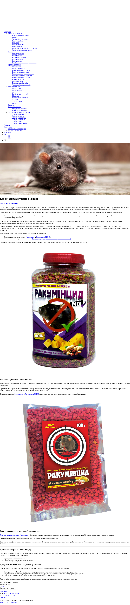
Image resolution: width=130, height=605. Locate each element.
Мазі (13, 92)
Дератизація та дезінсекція (21, 85)
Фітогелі (15, 99)
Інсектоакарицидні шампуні (22, 76)
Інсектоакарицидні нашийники (23, 74)
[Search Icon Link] (5, 140)
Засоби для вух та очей (20, 94)
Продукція (7, 32)
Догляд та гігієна (14, 87)
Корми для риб (17, 61)
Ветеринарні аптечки (19, 108)
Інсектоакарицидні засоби (21, 77)
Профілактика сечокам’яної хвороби (24, 48)
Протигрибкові (17, 81)
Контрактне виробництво (17, 129)
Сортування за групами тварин (19, 112)
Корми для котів (17, 55)
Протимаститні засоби (20, 83)
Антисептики (17, 90)
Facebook (3, 597)
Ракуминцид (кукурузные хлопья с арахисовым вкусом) (51, 239)
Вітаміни (15, 37)
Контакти (7, 132)
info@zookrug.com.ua (11, 593)
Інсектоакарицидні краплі (21, 70)
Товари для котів (18, 116)
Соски (14, 103)
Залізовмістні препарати (20, 39)
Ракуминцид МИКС (43, 237)
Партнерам (8, 127)
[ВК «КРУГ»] (65, 13)
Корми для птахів (18, 59)
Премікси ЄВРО (18, 44)
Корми (10, 52)
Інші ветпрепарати (14, 107)
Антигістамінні (17, 88)
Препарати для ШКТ (19, 46)
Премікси (15, 43)
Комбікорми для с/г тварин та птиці (24, 63)
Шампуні (15, 96)
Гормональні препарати (20, 110)
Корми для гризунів (19, 57)
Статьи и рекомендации (9, 203)
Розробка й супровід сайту (9, 602)
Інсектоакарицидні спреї (20, 72)
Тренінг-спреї (17, 101)
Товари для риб (17, 121)
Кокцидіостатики (18, 79)
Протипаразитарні (14, 65)
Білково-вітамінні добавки (21, 35)
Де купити (7, 125)
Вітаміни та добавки (15, 33)
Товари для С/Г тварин (20, 123)
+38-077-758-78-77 (9, 595)
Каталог (3, 586)
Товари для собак (18, 114)
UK (5, 134)
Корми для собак (18, 54)
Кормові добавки (18, 41)
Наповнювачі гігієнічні (20, 98)
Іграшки (11, 105)
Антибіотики (16, 66)
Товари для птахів (18, 119)
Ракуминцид (30, 237)
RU (9, 136)
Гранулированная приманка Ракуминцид (14, 535)
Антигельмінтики (18, 68)
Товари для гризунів (19, 118)
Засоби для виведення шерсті (22, 50)
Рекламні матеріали (15, 130)
